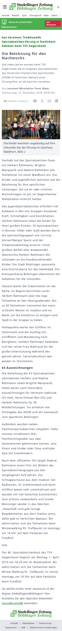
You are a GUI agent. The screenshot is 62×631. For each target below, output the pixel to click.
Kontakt (14, 623)
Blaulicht (16, 15)
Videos (54, 15)
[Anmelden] (58, 6)
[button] (5, 6)
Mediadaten (28, 623)
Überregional (35, 15)
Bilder (46, 15)
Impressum (11, 627)
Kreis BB (5, 15)
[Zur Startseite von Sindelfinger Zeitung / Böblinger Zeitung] (31, 7)
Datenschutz (45, 623)
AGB (23, 627)
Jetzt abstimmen (51, 23)
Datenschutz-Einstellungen (43, 627)
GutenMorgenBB (12, 603)
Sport (24, 15)
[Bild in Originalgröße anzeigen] (31, 124)
